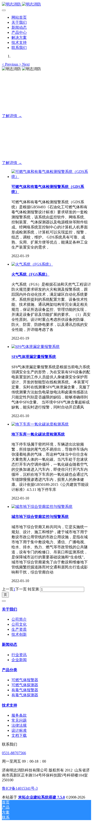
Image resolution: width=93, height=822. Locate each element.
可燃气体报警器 (24, 680)
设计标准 (19, 730)
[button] (10, 64)
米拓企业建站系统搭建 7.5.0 (41, 797)
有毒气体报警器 (24, 690)
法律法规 (19, 725)
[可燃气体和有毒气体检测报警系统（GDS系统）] (51, 177)
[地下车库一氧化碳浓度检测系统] (40, 424)
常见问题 (19, 720)
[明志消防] (46, 4)
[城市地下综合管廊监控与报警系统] (41, 507)
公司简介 (19, 619)
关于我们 (9, 609)
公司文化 (19, 624)
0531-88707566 (14, 753)
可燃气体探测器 (24, 685)
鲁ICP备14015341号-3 (20, 788)
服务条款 (19, 715)
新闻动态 (9, 644)
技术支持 (9, 705)
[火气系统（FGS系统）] (32, 264)
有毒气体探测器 (24, 695)
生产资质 (19, 629)
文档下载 (19, 735)
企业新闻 (19, 660)
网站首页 (19, 17)
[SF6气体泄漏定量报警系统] (35, 347)
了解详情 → (12, 116)
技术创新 (19, 634)
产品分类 (9, 670)
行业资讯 (19, 655)
